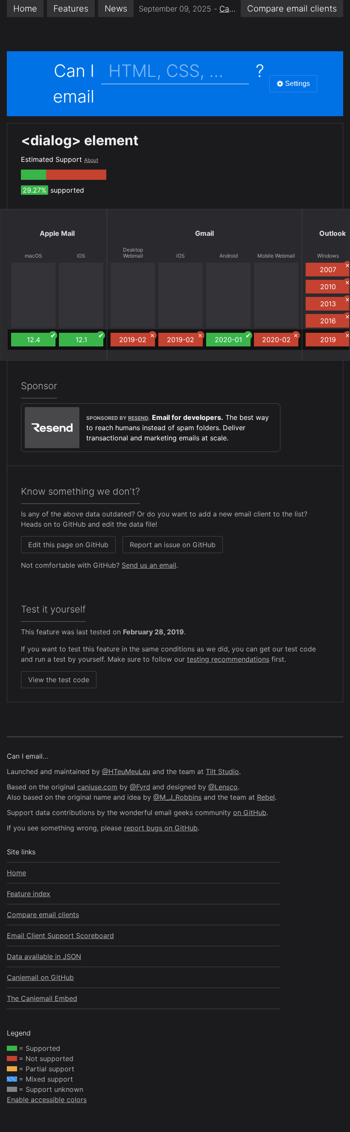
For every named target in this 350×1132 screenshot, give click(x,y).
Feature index (28, 893)
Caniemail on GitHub (40, 977)
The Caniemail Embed (42, 998)
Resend (138, 418)
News (116, 8)
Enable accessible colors (47, 1099)
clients (292, 8)
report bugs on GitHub (161, 828)
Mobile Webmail (276, 256)
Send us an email (149, 565)
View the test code (58, 679)
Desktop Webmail (133, 253)
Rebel (266, 797)
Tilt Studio (222, 771)
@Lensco (223, 787)
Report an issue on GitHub (173, 544)
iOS (81, 256)
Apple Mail (57, 233)
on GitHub (249, 812)
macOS (33, 256)
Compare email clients (43, 914)
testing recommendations (228, 659)
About (91, 160)
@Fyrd (140, 787)
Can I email (73, 83)
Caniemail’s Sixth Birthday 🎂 (227, 8)
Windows (328, 256)
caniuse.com (97, 787)
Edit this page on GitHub (68, 544)
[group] (33, 175)
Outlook (332, 233)
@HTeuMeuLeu (126, 771)
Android (228, 256)
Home (25, 8)
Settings (297, 83)
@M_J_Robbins (177, 797)
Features (70, 8)
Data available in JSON (44, 956)
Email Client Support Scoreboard (60, 935)
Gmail (204, 233)
